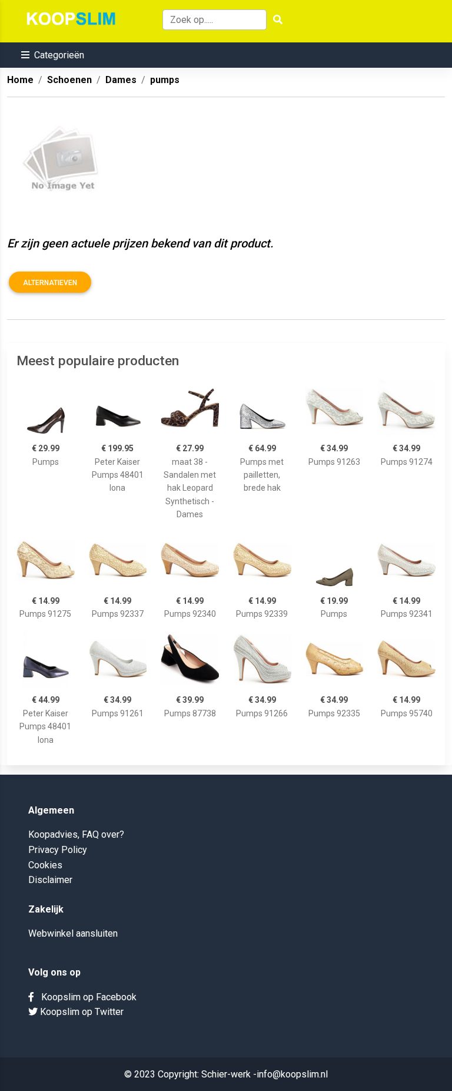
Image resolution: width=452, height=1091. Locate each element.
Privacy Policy (57, 849)
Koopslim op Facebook (85, 997)
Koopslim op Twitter (81, 1011)
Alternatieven (50, 283)
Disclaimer (50, 879)
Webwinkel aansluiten (73, 933)
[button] (52, 55)
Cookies (45, 865)
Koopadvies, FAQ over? (76, 834)
